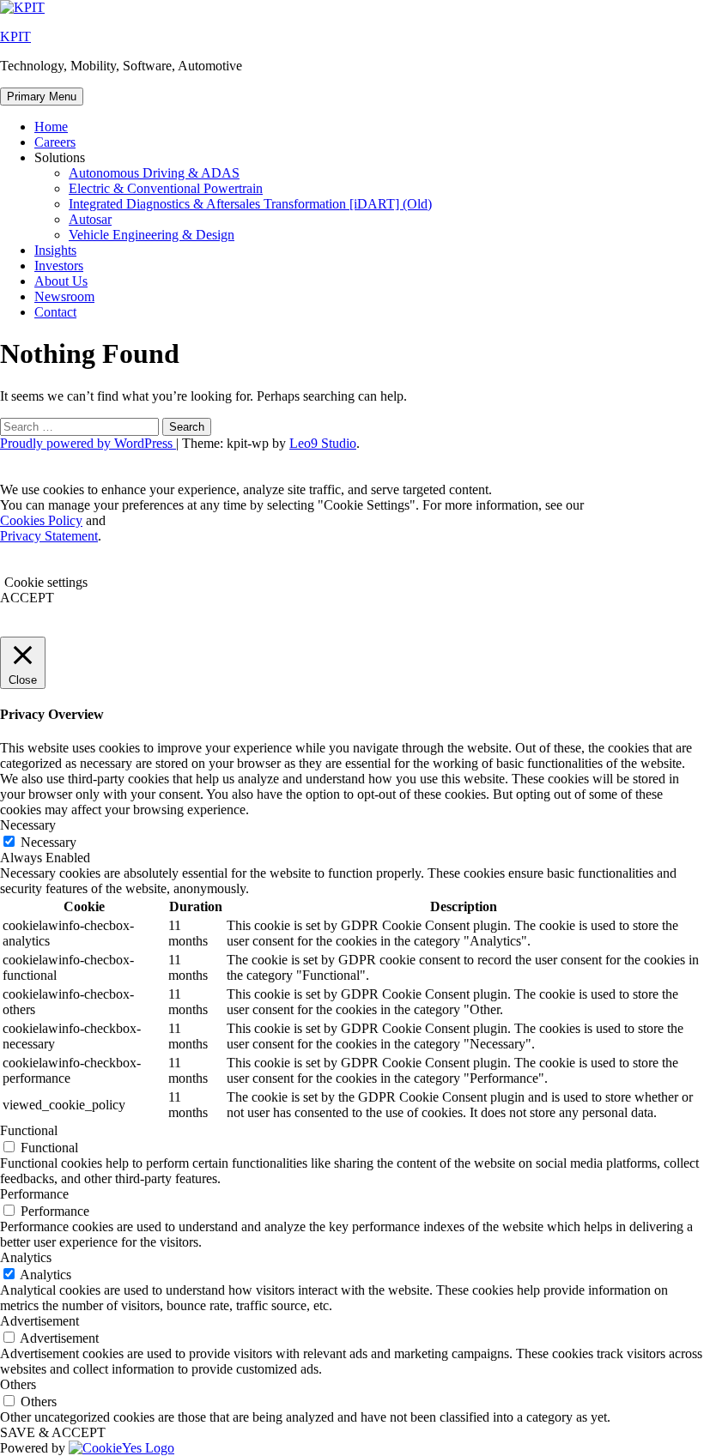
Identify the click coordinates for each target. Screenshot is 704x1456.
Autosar (90, 219)
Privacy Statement (49, 536)
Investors (58, 265)
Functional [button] (29, 1130)
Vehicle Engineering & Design (151, 234)
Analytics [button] (26, 1257)
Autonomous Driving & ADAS (154, 173)
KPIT (15, 36)
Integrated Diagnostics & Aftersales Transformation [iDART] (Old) (250, 203)
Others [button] (18, 1384)
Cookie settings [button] (46, 582)
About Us (61, 281)
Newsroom (64, 296)
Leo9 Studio (322, 443)
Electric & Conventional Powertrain (166, 188)
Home (51, 126)
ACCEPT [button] (27, 597)
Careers (55, 142)
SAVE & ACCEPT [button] (53, 1432)
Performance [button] (34, 1194)
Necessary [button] (28, 825)
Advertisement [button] (39, 1321)
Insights (55, 250)
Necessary (48, 842)
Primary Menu (41, 96)
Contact (55, 312)
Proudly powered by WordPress (88, 443)
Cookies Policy (41, 520)
